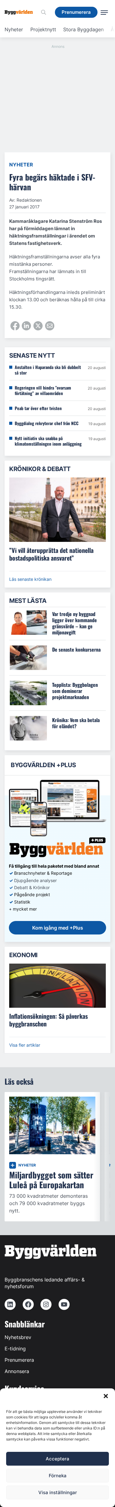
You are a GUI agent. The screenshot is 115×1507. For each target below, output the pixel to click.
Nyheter (14, 29)
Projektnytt (43, 29)
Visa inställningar (57, 1492)
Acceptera (57, 1459)
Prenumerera (19, 1360)
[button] (106, 1396)
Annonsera (17, 1371)
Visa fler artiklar (24, 1045)
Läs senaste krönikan (30, 579)
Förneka (58, 1475)
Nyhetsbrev (18, 1337)
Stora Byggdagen (83, 29)
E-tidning (15, 1348)
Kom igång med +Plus (57, 928)
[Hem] (21, 12)
